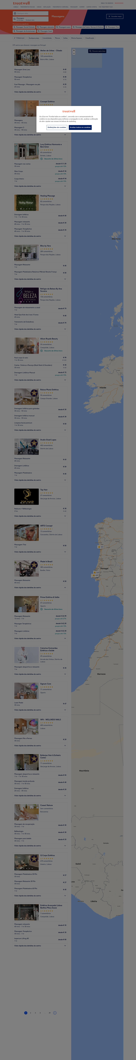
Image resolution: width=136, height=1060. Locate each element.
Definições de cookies (57, 127)
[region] (68, 119)
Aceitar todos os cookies (80, 127)
